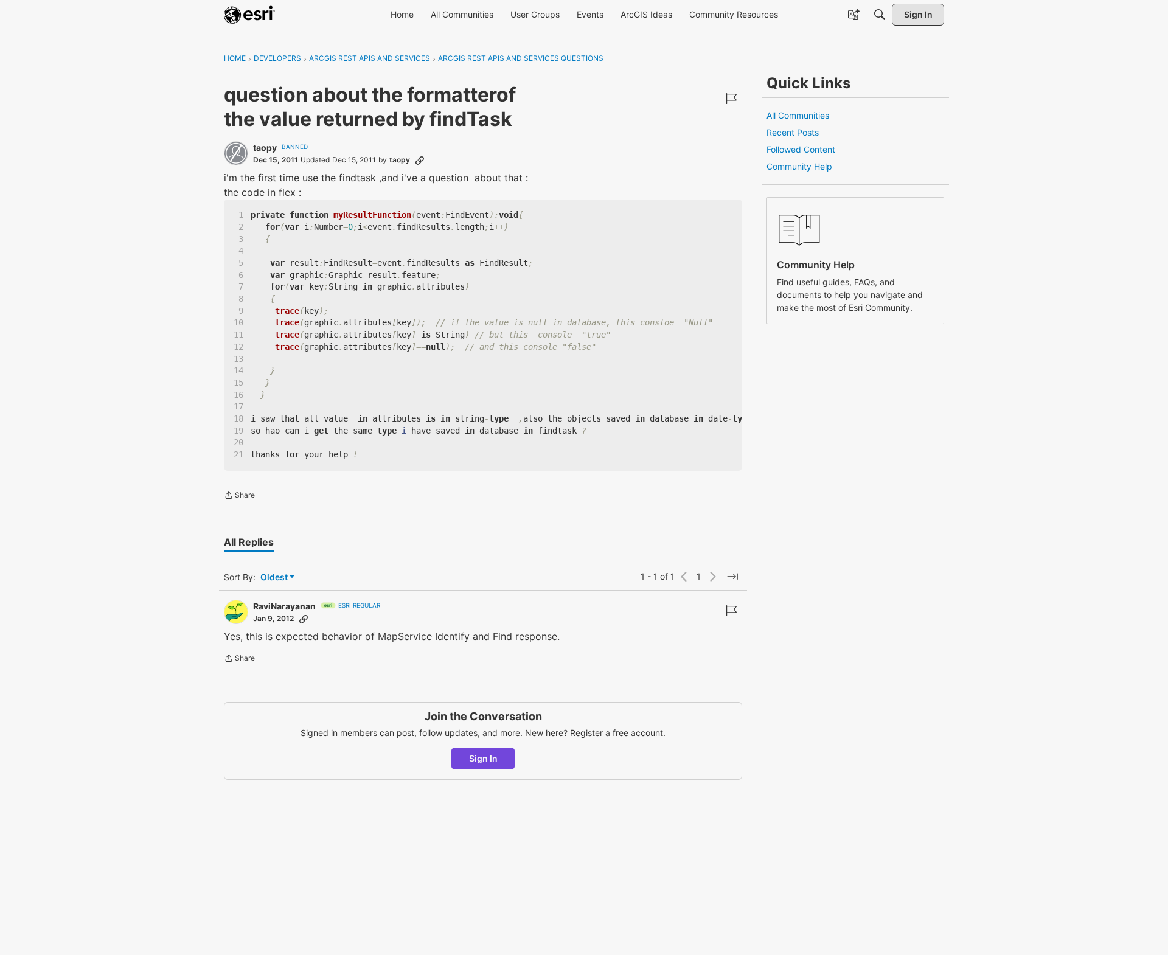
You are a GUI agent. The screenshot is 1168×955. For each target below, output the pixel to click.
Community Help (799, 166)
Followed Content (800, 149)
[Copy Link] (419, 160)
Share (239, 496)
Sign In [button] (483, 758)
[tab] (249, 542)
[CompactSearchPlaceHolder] (880, 15)
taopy (265, 147)
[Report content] (731, 98)
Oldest (275, 577)
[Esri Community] (249, 14)
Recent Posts (792, 132)
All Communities (797, 115)
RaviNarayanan (284, 606)
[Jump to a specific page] (732, 576)
